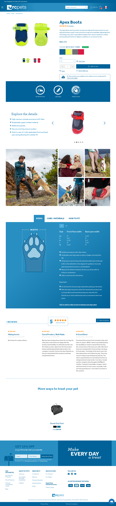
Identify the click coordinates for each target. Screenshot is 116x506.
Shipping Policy (36, 483)
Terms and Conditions (31, 461)
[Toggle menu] (3, 7)
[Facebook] (69, 474)
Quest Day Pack (57, 423)
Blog (6, 489)
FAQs (33, 486)
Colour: (69, 47)
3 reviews (71, 26)
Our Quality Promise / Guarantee (22, 478)
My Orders (49, 477)
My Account (49, 474)
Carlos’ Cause (50, 487)
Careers (21, 483)
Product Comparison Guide (9, 484)
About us (21, 474)
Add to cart (94, 66)
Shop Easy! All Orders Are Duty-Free (14, 1)
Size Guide (82, 61)
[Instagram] (72, 474)
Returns (34, 477)
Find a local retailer (72, 78)
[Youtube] (75, 474)
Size (60, 58)
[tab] (39, 218)
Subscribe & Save (47, 456)
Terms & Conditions (72, 504)
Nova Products (9, 480)
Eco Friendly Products (9, 476)
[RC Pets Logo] (16, 7)
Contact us (35, 474)
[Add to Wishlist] (57, 416)
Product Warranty (37, 480)
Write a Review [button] (104, 320)
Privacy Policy (43, 461)
